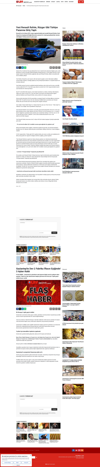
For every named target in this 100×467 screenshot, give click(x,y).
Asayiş (58, 1)
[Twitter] (20, 67)
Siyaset (53, 1)
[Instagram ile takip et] (79, 450)
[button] (53, 67)
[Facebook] (17, 67)
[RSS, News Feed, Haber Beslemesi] (82, 450)
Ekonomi (71, 1)
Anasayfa (19, 5)
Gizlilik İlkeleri (31, 450)
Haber (24, 5)
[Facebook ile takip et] (73, 450)
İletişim (26, 450)
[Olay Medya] (24, 1)
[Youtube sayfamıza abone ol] (76, 450)
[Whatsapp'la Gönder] (25, 67)
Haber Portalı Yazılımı (51, 464)
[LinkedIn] (22, 67)
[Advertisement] (50, 16)
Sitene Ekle (37, 450)
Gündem (48, 1)
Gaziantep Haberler (39, 1)
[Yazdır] (51, 67)
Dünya (66, 1)
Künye (22, 450)
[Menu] (82, 1)
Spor (62, 1)
